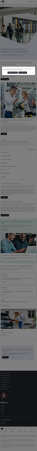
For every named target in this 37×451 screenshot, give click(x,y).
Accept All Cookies (22, 72)
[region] (18, 71)
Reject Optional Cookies (12, 72)
